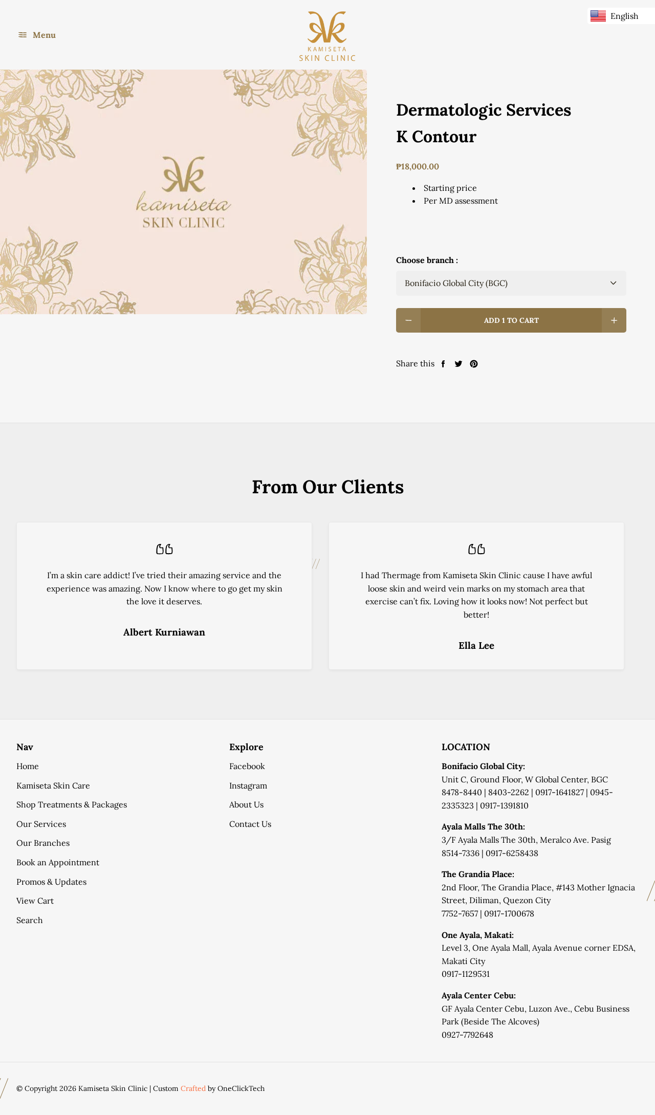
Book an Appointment (57, 862)
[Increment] (614, 320)
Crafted (193, 1088)
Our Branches (43, 843)
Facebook (247, 766)
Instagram (248, 785)
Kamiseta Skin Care (53, 785)
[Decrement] (408, 320)
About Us (246, 804)
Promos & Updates (51, 882)
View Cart (35, 900)
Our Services (41, 824)
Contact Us (250, 824)
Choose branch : (427, 260)
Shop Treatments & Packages (71, 804)
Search (29, 920)
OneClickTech (241, 1088)
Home (27, 766)
